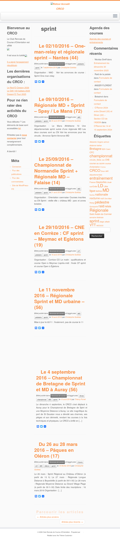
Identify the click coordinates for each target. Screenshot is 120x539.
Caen (108, 149)
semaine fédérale (96, 217)
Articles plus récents (72, 521)
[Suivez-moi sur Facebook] (13, 16)
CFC (92, 152)
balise (99, 145)
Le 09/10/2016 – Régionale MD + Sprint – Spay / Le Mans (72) (59, 105)
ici (19, 128)
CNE (107, 159)
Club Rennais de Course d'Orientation (56, 532)
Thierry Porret (80, 399)
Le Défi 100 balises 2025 (18, 90)
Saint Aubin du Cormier (101, 213)
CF (79, 251)
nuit (102, 198)
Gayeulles (101, 182)
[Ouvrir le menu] (115, 16)
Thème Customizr (65, 535)
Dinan (103, 171)
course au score (97, 163)
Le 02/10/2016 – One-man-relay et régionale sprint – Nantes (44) (59, 51)
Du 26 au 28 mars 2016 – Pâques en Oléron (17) (56, 450)
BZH (104, 149)
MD (79, 117)
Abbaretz (93, 142)
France (92, 182)
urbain (107, 221)
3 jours (80, 462)
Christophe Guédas (68, 67)
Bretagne (95, 148)
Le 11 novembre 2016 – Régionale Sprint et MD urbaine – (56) (59, 298)
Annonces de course (57, 64)
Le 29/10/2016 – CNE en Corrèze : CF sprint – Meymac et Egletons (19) (59, 236)
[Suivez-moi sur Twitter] (9, 16)
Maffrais (99, 191)
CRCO (95, 170)
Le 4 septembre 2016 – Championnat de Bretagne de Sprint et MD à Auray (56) (60, 380)
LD (36, 466)
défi (107, 171)
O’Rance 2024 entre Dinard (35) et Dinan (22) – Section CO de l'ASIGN (103, 115)
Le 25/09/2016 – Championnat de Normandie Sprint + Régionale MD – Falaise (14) (56, 171)
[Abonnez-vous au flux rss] (5, 16)
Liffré (106, 186)
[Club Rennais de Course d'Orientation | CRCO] (60, 4)
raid (101, 205)
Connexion (16, 166)
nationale (101, 194)
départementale (96, 174)
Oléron (47, 466)
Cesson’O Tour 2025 (16, 94)
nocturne (95, 198)
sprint (37, 68)
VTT (93, 224)
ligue (92, 190)
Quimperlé (94, 206)
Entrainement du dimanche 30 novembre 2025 (101, 67)
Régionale (99, 210)
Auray (82, 396)
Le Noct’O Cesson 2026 (18, 87)
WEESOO (99, 225)
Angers (100, 142)
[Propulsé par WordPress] (82, 531)
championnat (41, 399)
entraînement (101, 178)
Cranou (103, 167)
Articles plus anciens (48, 516)
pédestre (81, 64)
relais (108, 206)
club (103, 160)
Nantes (92, 195)
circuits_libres (95, 159)
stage (102, 221)
